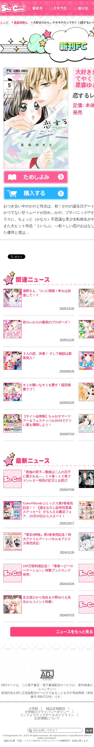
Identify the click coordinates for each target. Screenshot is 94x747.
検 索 (89, 730)
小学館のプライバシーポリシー (47, 712)
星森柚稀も (21, 22)
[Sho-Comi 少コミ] (13, 14)
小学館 (33, 708)
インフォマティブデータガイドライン (47, 715)
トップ (4, 22)
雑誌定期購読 (55, 708)
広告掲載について (47, 718)
